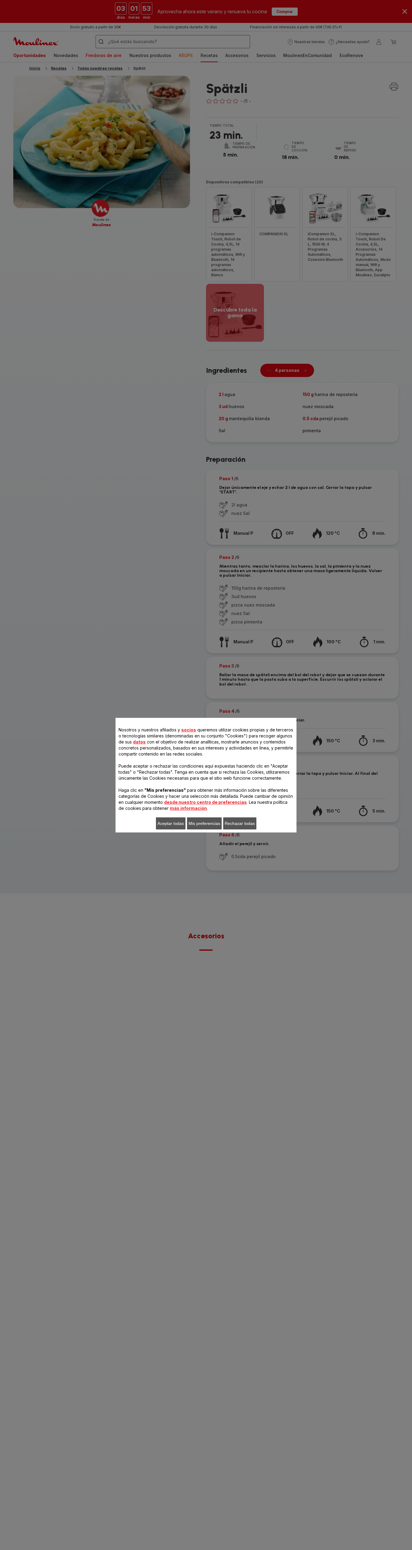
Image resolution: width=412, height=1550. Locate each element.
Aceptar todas (170, 823)
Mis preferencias (204, 823)
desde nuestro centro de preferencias (205, 802)
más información (188, 808)
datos (139, 741)
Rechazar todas (240, 823)
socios (188, 729)
